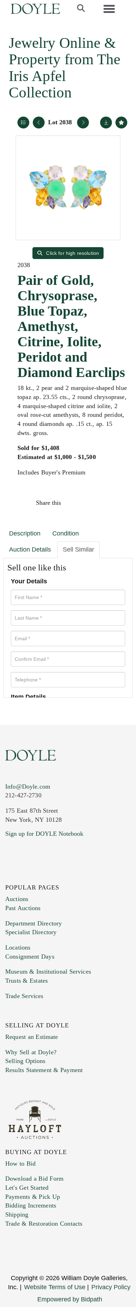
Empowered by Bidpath (69, 1299)
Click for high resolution (72, 253)
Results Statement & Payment (44, 1069)
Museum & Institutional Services (48, 971)
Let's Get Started (26, 1187)
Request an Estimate (31, 1036)
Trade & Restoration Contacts (43, 1223)
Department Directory (33, 923)
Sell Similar (78, 549)
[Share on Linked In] (102, 502)
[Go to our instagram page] (117, 502)
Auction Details (30, 549)
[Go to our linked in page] (41, 876)
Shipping (16, 1214)
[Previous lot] (39, 122)
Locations (17, 947)
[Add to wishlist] (121, 122)
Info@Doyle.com (27, 786)
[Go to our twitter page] (26, 876)
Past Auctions (22, 907)
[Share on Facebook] (73, 502)
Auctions (16, 898)
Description (24, 533)
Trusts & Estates (26, 980)
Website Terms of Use (54, 1287)
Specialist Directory (30, 932)
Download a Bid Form (34, 1178)
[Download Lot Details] (106, 122)
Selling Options (25, 1060)
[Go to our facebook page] (11, 876)
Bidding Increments (30, 1205)
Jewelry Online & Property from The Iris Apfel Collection (64, 68)
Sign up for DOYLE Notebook (44, 833)
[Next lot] (83, 122)
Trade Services (24, 995)
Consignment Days (29, 956)
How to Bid (20, 1163)
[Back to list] (23, 122)
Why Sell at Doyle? (30, 1052)
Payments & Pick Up (32, 1196)
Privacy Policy (110, 1287)
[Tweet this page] (88, 502)
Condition (65, 533)
